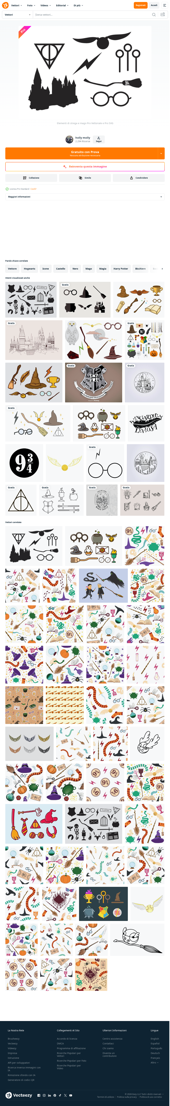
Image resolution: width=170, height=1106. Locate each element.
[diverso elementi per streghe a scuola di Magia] (144, 340)
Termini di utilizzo (103, 1096)
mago (88, 268)
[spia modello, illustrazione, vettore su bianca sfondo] (65, 705)
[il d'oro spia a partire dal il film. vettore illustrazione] (147, 904)
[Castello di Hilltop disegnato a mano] (33, 340)
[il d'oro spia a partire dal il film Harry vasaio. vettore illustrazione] (65, 463)
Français (153, 1057)
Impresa (12, 1053)
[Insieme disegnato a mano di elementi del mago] (33, 382)
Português (154, 1048)
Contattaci (106, 1043)
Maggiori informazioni (19, 196)
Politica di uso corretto (148, 1096)
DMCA (59, 1043)
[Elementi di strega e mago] (33, 546)
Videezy (11, 1048)
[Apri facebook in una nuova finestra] (39, 1095)
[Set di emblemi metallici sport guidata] (29, 744)
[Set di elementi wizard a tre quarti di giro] (138, 300)
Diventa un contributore (108, 1054)
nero (75, 268)
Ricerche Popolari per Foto (68, 1062)
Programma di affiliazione (70, 1048)
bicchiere (140, 268)
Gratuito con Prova (84, 153)
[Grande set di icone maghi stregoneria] (31, 300)
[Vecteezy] (5, 5)
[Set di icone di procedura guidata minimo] (85, 300)
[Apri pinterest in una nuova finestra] (54, 1095)
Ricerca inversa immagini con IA (21, 1069)
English (153, 1038)
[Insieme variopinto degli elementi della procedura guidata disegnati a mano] (33, 824)
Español (153, 1043)
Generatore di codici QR (20, 1079)
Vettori (15, 5)
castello (60, 268)
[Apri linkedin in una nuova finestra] (49, 1095)
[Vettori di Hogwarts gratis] (93, 340)
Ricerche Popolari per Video (68, 1070)
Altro (151, 1062)
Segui (97, 141)
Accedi (151, 5)
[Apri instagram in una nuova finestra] (44, 1095)
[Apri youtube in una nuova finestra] (70, 1095)
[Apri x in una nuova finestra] (65, 1095)
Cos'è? (33, 189)
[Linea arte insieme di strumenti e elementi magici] (61, 500)
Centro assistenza (111, 1038)
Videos (44, 5)
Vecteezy (12, 1043)
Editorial (61, 5)
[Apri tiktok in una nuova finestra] (60, 1095)
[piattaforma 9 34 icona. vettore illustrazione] (24, 463)
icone (45, 268)
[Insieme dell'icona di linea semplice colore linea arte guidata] (99, 423)
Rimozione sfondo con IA (21, 1075)
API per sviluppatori (18, 1062)
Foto (30, 5)
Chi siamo (106, 1048)
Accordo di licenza (66, 1038)
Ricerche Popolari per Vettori (68, 1054)
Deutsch (153, 1053)
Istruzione (13, 1057)
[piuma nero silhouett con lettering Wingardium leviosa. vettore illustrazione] (146, 423)
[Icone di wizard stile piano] (103, 904)
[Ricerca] (151, 15)
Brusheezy (13, 1038)
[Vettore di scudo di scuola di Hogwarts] (93, 382)
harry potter (121, 268)
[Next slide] (157, 269)
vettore (12, 268)
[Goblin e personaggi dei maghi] (103, 586)
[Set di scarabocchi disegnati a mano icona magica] (142, 500)
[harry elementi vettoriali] (37, 423)
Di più (77, 5)
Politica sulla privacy (124, 1096)
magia (102, 268)
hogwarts (29, 268)
